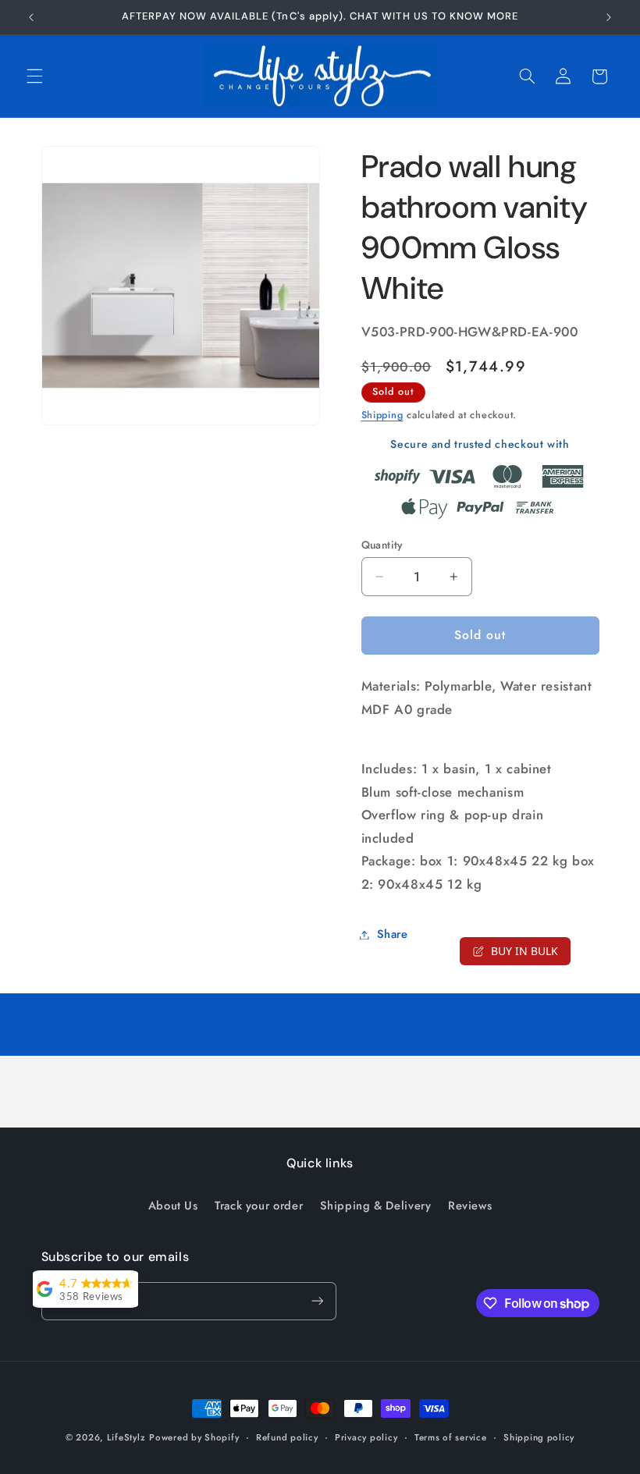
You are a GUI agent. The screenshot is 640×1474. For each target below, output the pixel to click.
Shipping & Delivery (376, 1205)
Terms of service (450, 1437)
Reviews (470, 1205)
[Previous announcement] (31, 17)
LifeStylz (126, 1437)
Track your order (259, 1205)
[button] (34, 76)
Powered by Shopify (194, 1437)
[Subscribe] (317, 1301)
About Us (173, 1205)
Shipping (382, 415)
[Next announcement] (609, 17)
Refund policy (287, 1437)
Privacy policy (366, 1437)
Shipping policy (538, 1437)
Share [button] (392, 934)
